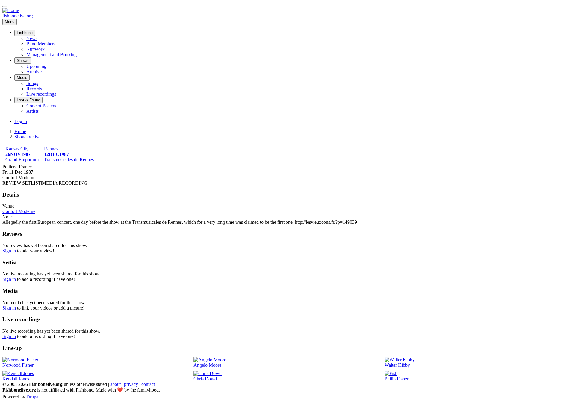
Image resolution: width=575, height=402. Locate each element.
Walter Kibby (397, 365)
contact (148, 384)
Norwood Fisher (18, 365)
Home (20, 131)
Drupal (33, 396)
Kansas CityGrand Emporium (22, 154)
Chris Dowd (205, 378)
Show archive (27, 136)
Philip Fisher (396, 378)
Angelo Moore (207, 365)
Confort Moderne (18, 211)
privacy (131, 384)
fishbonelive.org (17, 15)
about (115, 384)
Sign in (9, 250)
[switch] (4, 6)
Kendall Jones (15, 378)
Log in (20, 121)
